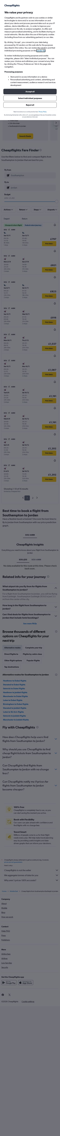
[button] (30, 91)
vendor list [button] (41, 50)
